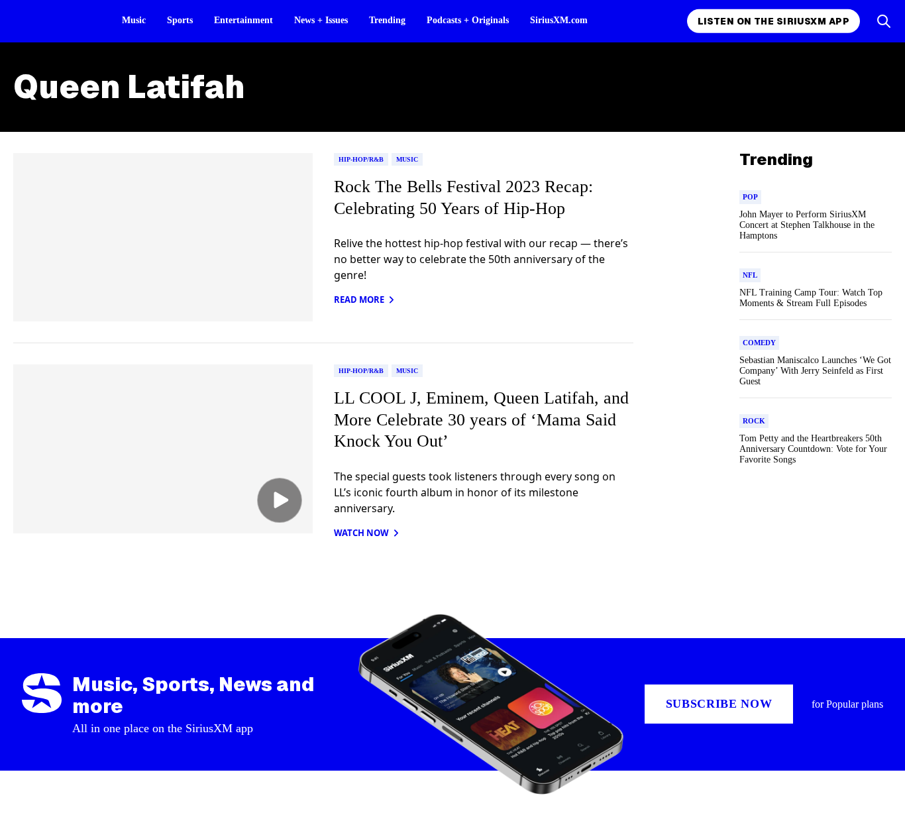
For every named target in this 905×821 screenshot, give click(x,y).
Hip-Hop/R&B (361, 159)
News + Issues (321, 20)
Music (134, 20)
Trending (387, 20)
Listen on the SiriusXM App (773, 21)
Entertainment (243, 20)
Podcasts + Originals (468, 20)
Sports (180, 20)
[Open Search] (884, 21)
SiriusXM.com (559, 20)
